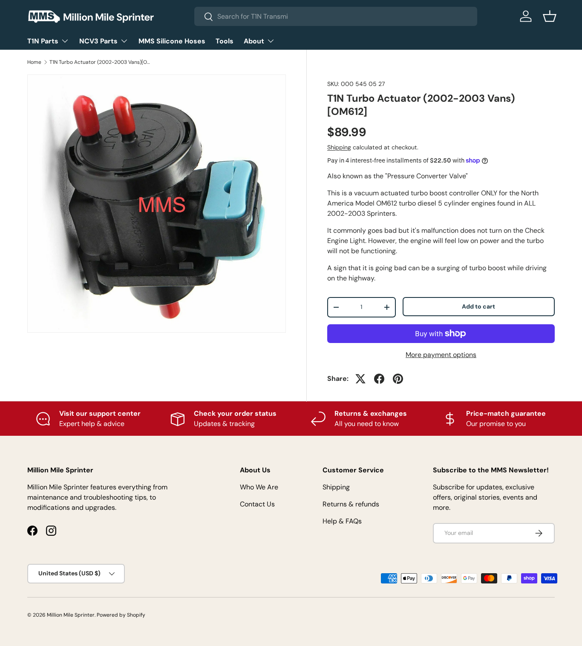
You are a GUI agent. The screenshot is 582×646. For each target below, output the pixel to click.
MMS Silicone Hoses (171, 41)
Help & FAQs (342, 521)
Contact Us (257, 504)
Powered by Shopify (121, 615)
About (254, 41)
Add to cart (478, 306)
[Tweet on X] (360, 378)
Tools (224, 41)
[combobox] (336, 16)
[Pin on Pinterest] (398, 378)
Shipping (339, 147)
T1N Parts (42, 41)
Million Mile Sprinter (71, 615)
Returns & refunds (351, 504)
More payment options (441, 354)
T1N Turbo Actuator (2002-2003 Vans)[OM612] (100, 62)
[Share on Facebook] (379, 378)
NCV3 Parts (98, 41)
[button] (549, 16)
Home (34, 62)
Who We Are (259, 487)
